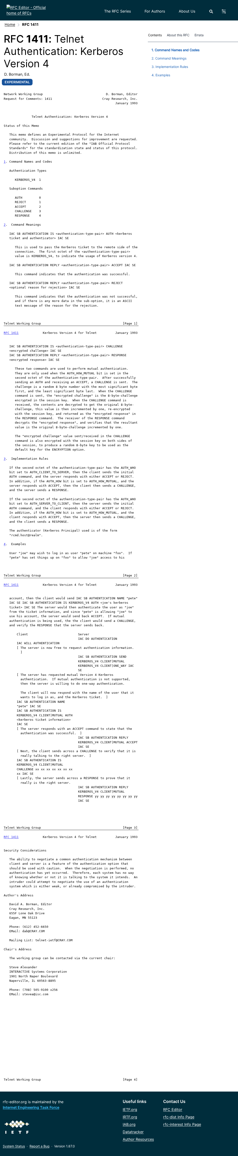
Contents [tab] (155, 35)
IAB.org (129, 1124)
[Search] (211, 11)
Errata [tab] (200, 35)
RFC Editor (172, 1109)
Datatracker (133, 1131)
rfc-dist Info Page (178, 1117)
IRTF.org (130, 1117)
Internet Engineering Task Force (31, 1107)
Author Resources (138, 1139)
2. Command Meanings (169, 58)
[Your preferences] (226, 11)
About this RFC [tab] (178, 35)
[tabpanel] (193, 61)
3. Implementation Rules (170, 67)
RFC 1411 (11, 333)
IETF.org (130, 1109)
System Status (14, 1146)
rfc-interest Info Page (182, 1124)
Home (10, 24)
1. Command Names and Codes (175, 50)
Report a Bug (40, 1146)
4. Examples (161, 75)
